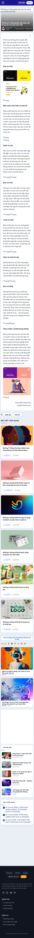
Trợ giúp (25, 873)
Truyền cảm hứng (19, 28)
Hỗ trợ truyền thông (9, 924)
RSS (24, 876)
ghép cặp (8, 415)
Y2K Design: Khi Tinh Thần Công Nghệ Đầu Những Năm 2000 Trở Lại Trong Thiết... (15, 703)
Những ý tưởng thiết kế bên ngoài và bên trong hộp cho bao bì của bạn (16, 484)
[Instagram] (7, 892)
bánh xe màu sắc (23, 153)
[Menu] (3, 3)
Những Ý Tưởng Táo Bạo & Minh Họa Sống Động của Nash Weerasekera (16, 449)
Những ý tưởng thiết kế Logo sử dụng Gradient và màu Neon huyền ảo (16, 519)
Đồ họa (6, 698)
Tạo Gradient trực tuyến (10, 922)
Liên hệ (17, 873)
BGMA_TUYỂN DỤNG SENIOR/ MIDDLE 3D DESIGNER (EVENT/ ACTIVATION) (17, 809)
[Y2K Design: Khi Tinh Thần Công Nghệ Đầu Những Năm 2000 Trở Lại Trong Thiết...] (17, 689)
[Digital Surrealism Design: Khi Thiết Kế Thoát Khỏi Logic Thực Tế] (17, 658)
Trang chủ (9, 873)
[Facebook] (3, 892)
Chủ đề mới (7, 747)
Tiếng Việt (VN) (14, 877)
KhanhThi (4, 674)
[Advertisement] (17, 727)
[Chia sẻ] (30, 36)
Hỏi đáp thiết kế (8, 908)
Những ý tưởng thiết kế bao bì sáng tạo (16, 588)
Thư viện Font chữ (8, 903)
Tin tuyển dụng (9, 802)
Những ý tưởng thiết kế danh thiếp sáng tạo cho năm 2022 (15, 553)
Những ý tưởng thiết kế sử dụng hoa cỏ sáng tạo (16, 623)
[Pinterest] (14, 892)
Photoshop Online (8, 919)
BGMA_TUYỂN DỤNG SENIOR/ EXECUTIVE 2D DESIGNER (17, 816)
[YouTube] (11, 892)
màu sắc (17, 415)
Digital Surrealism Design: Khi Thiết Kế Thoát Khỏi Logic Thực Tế (16, 672)
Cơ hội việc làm (7, 905)
